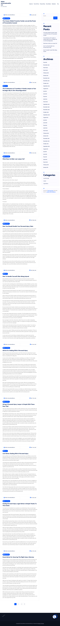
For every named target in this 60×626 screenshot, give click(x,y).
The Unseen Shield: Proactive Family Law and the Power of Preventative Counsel (19, 22)
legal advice (7, 223)
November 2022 (46, 80)
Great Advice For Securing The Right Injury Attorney (18, 557)
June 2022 (45, 94)
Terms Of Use (36, 4)
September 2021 (46, 104)
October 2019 (45, 143)
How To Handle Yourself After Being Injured (16, 276)
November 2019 (46, 141)
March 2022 (45, 101)
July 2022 (45, 91)
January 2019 (45, 167)
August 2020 (45, 117)
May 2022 (45, 96)
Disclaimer (54, 4)
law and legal (7, 18)
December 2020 (46, 107)
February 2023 (46, 73)
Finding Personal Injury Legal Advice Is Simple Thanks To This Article (20, 505)
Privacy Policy (42, 4)
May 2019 (45, 157)
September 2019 (46, 146)
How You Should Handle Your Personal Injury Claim (18, 226)
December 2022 (46, 78)
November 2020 (46, 109)
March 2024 (45, 67)
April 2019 (45, 159)
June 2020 (45, 122)
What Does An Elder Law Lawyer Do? (14, 159)
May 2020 (45, 125)
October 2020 (46, 112)
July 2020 (45, 120)
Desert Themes (41, 623)
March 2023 (45, 70)
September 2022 (46, 86)
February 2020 (46, 133)
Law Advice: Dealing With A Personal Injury (15, 454)
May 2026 (45, 62)
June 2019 (45, 154)
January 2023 (45, 75)
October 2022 (45, 83)
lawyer (6, 86)
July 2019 (45, 151)
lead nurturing (50, 190)
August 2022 (45, 88)
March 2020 (45, 130)
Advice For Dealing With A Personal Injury (15, 350)
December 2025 (46, 65)
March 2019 (45, 162)
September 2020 (46, 115)
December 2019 (46, 138)
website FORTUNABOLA (51, 192)
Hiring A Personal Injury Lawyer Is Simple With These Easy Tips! (19, 405)
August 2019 (45, 149)
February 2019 (46, 164)
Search (44, 16)
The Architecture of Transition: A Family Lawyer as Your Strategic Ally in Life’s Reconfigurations (19, 90)
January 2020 (45, 136)
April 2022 (45, 99)
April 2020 (45, 128)
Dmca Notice (48, 4)
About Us (31, 4)
